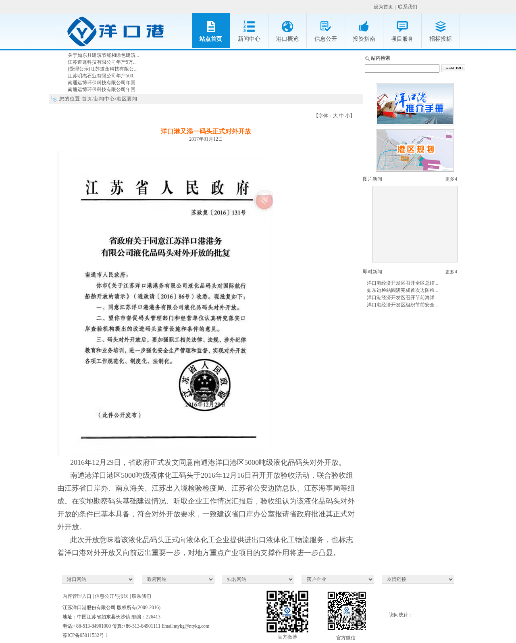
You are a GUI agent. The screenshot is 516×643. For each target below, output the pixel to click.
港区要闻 (127, 99)
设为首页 (383, 7)
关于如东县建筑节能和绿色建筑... (103, 55)
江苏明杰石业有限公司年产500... (102, 76)
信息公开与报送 (112, 596)
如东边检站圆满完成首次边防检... (402, 290)
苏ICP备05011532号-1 (85, 635)
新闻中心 (104, 99)
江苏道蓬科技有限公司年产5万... (102, 62)
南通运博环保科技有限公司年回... (103, 82)
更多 (451, 179)
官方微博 (287, 637)
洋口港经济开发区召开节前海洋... (402, 297)
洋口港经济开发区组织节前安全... (402, 305)
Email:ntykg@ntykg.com (185, 626)
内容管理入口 (77, 596)
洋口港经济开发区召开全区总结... (402, 283)
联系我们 (407, 7)
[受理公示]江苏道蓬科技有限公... (102, 69)
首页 (87, 99)
